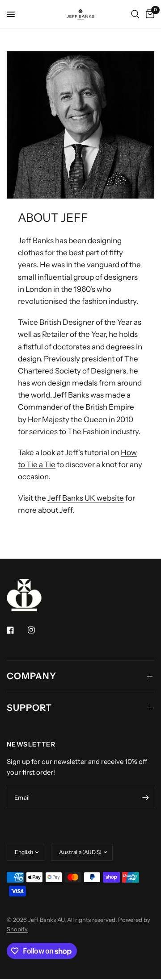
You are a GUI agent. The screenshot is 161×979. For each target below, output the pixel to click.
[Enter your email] (145, 797)
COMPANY (31, 676)
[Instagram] (37, 630)
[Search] (135, 14)
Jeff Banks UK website (85, 498)
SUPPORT (29, 707)
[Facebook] (16, 630)
